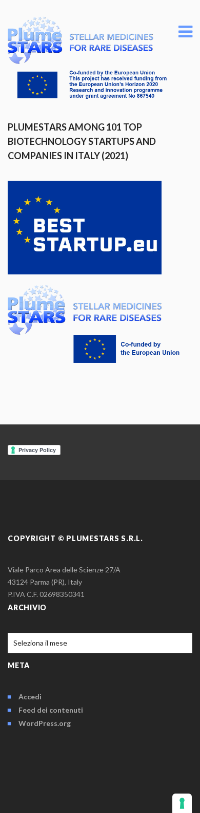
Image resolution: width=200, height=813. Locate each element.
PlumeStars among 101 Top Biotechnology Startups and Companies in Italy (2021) (82, 141)
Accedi (30, 696)
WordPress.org (44, 723)
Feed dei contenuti (50, 709)
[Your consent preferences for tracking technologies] (182, 803)
